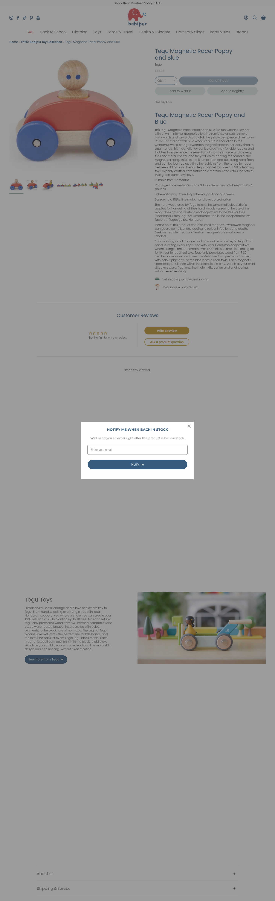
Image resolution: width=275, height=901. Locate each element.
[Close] (189, 426)
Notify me (137, 464)
